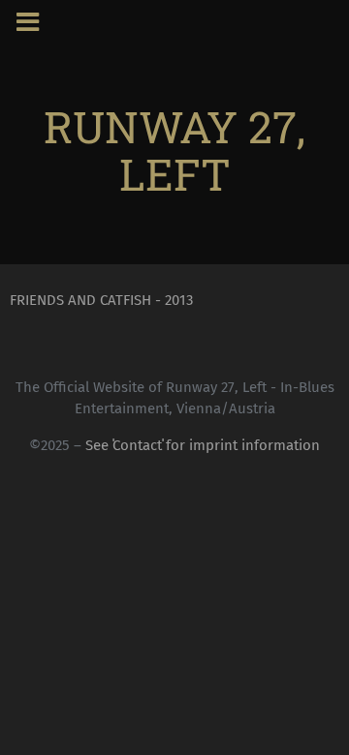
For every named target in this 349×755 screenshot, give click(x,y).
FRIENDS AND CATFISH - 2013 (101, 300)
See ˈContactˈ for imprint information (202, 445)
